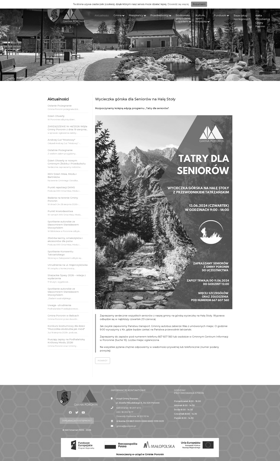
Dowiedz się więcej (178, 4)
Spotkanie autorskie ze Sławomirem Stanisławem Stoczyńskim (63, 224)
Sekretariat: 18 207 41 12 (128, 408)
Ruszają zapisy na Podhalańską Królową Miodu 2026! (66, 341)
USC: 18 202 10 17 (124, 412)
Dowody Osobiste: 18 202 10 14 (132, 416)
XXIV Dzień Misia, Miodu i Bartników (62, 176)
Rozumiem (199, 4)
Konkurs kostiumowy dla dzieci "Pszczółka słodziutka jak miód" (66, 328)
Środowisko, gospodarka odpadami (183, 18)
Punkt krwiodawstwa (60, 211)
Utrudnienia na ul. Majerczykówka (68, 265)
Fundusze (220, 15)
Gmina (118, 15)
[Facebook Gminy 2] (70, 412)
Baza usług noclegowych (242, 17)
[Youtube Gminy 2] (83, 412)
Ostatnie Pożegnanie (60, 150)
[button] (102, 360)
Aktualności (102, 15)
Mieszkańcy (136, 15)
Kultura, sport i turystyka (201, 18)
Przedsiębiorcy (159, 15)
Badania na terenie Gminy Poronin (63, 199)
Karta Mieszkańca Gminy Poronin (262, 21)
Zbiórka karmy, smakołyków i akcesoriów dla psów (65, 240)
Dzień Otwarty (56, 116)
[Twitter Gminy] (76, 412)
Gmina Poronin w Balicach (63, 315)
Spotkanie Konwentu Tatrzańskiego (60, 253)
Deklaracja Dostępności (76, 420)
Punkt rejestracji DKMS (61, 187)
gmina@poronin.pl (126, 426)
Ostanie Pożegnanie (60, 105)
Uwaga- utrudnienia (59, 305)
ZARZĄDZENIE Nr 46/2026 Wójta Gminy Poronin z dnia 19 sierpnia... (68, 128)
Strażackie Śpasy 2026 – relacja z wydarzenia (67, 277)
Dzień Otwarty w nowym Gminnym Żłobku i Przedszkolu (67, 162)
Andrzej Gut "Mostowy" (61, 139)
